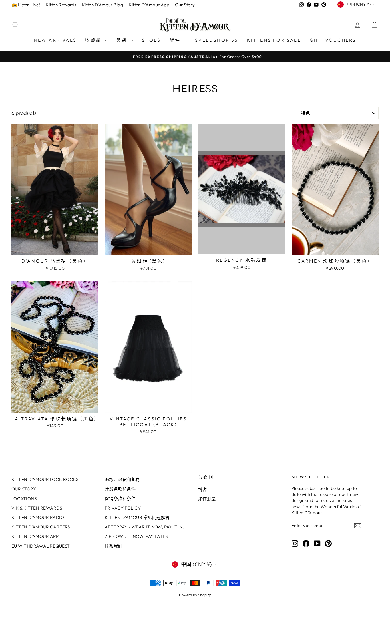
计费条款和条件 (120, 489)
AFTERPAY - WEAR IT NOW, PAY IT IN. (144, 527)
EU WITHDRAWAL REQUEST (40, 546)
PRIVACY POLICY (123, 508)
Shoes (151, 40)
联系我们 (113, 546)
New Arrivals (55, 40)
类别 (122, 40)
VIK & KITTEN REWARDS (36, 508)
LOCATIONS (24, 498)
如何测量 (207, 499)
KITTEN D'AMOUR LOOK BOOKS (44, 479)
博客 (202, 489)
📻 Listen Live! (25, 4)
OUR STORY (23, 489)
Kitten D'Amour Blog (102, 4)
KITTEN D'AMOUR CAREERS (40, 527)
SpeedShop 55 (216, 40)
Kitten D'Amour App (149, 4)
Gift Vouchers (333, 40)
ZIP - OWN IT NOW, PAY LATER (136, 536)
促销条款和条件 (120, 498)
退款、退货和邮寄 (122, 479)
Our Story (185, 4)
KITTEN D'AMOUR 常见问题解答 (137, 517)
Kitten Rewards (61, 4)
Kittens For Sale (274, 40)
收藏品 (94, 40)
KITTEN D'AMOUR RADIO (37, 517)
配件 (176, 40)
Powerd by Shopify (195, 594)
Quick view (55, 249)
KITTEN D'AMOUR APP (35, 536)
